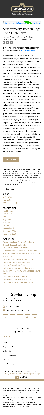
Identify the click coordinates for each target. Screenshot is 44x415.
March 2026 (8, 225)
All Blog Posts (8, 197)
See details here (28, 51)
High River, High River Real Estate (21, 39)
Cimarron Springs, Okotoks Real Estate (23, 169)
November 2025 (9, 234)
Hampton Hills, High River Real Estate (18, 259)
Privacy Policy (9, 374)
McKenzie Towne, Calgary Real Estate (18, 179)
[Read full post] (22, 24)
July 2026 (6, 216)
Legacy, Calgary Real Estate (14, 265)
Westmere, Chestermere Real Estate (18, 282)
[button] (5, 317)
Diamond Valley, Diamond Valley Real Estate (21, 250)
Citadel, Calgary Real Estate (14, 245)
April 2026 (7, 222)
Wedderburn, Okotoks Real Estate (20, 182)
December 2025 (9, 231)
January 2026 (8, 228)
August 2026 (8, 214)
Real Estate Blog (10, 203)
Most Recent (8, 211)
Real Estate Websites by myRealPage (27, 374)
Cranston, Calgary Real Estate (24, 171)
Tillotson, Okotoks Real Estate (15, 276)
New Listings (8, 200)
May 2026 (7, 219)
